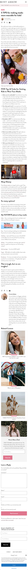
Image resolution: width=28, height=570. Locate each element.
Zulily (2, 218)
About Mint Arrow (17, 552)
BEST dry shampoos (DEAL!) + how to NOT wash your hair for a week (14, 357)
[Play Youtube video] (14, 172)
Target (2, 252)
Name (3, 490)
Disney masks (7, 185)
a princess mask (7, 192)
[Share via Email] (9, 22)
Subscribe (7, 458)
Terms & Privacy (14, 568)
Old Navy (3, 236)
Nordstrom (3, 257)
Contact (8, 552)
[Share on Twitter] (7, 22)
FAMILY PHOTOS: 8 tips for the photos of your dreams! (14, 418)
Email (2, 497)
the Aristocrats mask (17, 190)
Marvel (10, 196)
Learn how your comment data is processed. (13, 519)
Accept (14, 565)
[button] (26, 555)
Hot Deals (14, 354)
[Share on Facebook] (2, 22)
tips (3, 9)
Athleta (2, 242)
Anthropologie (4, 249)
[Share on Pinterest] (4, 22)
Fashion (14, 386)
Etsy (2, 231)
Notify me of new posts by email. (8, 509)
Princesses (22, 196)
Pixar (2, 197)
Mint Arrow (8, 2)
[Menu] (25, 2)
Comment (3, 472)
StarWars (16, 196)
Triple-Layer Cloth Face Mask (7, 86)
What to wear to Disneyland (14, 388)
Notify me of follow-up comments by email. (11, 505)
